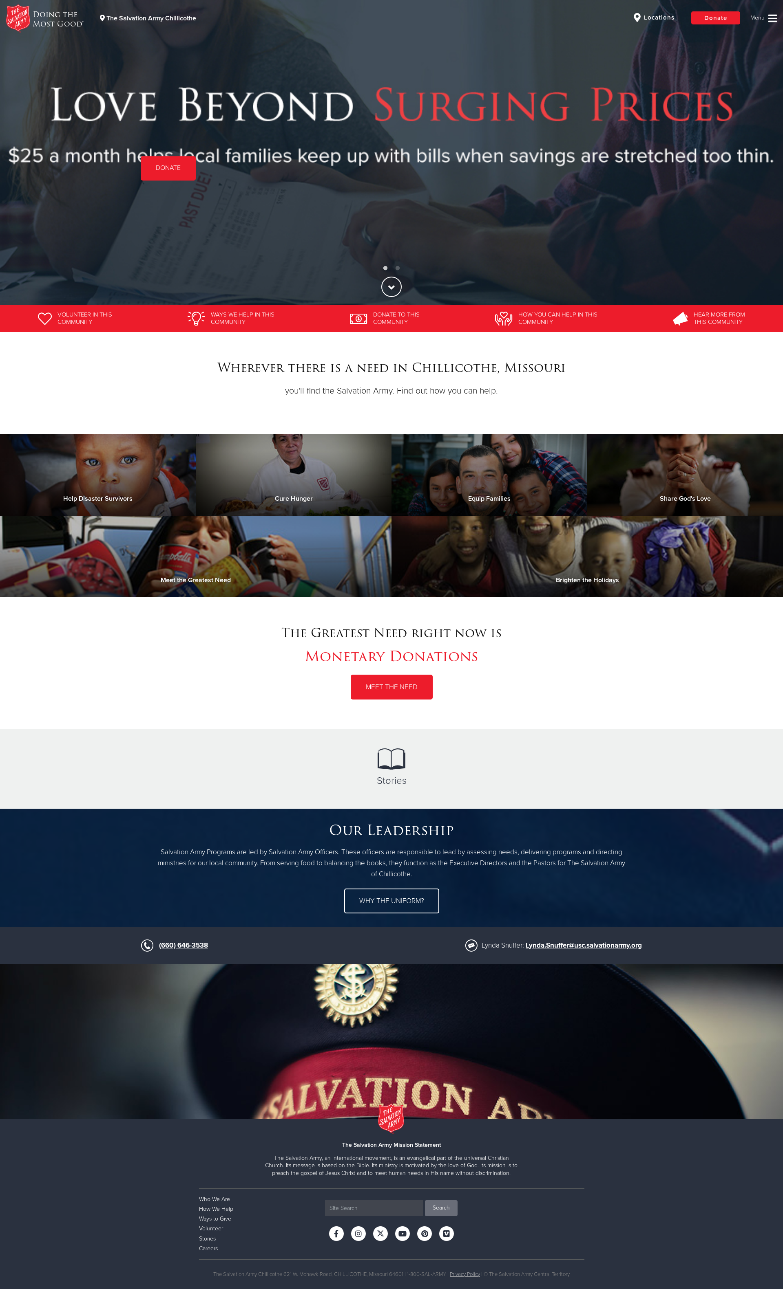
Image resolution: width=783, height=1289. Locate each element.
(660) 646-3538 (183, 945)
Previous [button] (20, 152)
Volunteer (169, 175)
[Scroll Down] (391, 287)
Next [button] (762, 152)
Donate (715, 18)
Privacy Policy (465, 1274)
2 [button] (398, 268)
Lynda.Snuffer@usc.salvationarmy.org (584, 945)
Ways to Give (215, 1218)
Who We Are (214, 1199)
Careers (208, 1248)
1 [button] (385, 268)
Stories (392, 781)
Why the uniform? (391, 901)
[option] (391, 152)
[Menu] (763, 18)
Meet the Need (392, 687)
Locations (658, 17)
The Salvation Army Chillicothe (150, 18)
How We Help (216, 1208)
